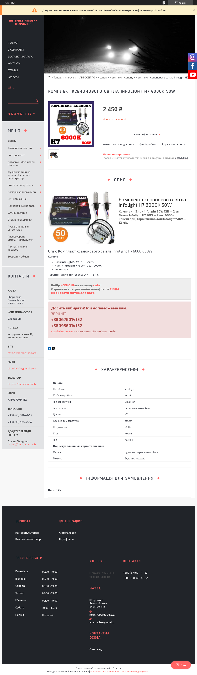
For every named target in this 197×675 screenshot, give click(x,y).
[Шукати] (36, 100)
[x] (53, 349)
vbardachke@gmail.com (22, 368)
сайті (97, 285)
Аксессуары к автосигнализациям (20, 238)
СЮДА (114, 289)
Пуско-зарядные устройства (18, 228)
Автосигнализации (20, 148)
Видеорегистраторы (20, 185)
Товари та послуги (65, 77)
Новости (13, 77)
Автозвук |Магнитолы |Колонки (22, 163)
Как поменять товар (28, 539)
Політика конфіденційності (135, 671)
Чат (183, 665)
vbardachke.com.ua (62, 331)
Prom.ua (117, 668)
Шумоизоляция (17, 212)
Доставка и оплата (20, 56)
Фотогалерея (67, 532)
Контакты (14, 63)
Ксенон (102, 77)
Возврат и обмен (18, 256)
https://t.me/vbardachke (23, 384)
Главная (13, 42)
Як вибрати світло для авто (73, 292)
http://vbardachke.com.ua (23, 352)
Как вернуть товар (27, 532)
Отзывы (13, 70)
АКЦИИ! (12, 141)
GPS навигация (17, 198)
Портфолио (66, 539)
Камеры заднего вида (22, 191)
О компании (16, 49)
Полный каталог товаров (18, 248)
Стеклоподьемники (20, 219)
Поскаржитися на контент (104, 671)
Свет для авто (16, 155)
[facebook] (49, 349)
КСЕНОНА (67, 285)
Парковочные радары (21, 205)
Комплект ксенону (121, 77)
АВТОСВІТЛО (87, 77)
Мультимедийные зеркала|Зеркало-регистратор (19, 175)
